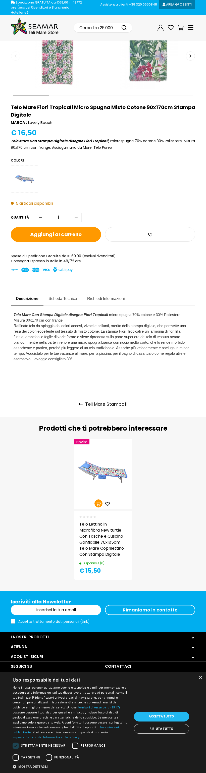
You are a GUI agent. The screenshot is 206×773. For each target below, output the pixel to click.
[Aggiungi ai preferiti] (150, 234)
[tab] (27, 298)
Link (85, 621)
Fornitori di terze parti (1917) (98, 707)
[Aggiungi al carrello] (98, 503)
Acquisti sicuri (27, 656)
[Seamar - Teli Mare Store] (35, 26)
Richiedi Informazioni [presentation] (106, 298)
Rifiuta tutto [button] (161, 729)
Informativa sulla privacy (61, 737)
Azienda (19, 646)
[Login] (161, 28)
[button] (71, 766)
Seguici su (21, 666)
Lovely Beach (40, 122)
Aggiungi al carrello (56, 234)
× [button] (200, 678)
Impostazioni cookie (27, 737)
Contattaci (118, 666)
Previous (15, 56)
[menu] (191, 28)
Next (190, 56)
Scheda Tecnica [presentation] (62, 298)
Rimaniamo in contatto (150, 610)
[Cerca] (124, 28)
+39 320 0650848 (128, 4)
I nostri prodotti (30, 637)
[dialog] (103, 722)
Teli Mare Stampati (105, 404)
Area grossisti (178, 4)
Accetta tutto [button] (161, 716)
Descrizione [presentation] (27, 298)
